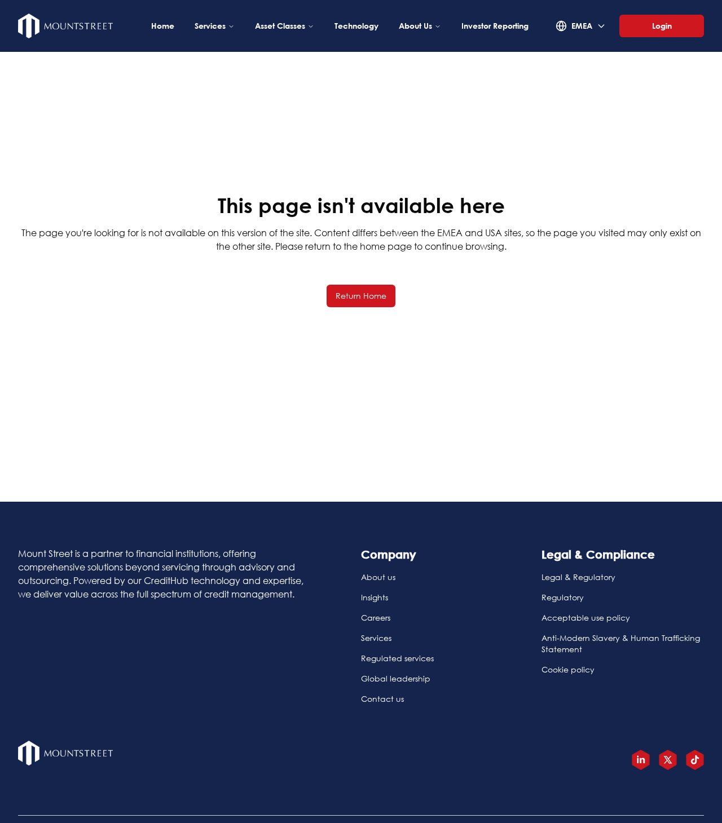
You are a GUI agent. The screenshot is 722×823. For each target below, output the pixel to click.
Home (162, 25)
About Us (415, 25)
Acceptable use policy (586, 617)
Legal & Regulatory (578, 577)
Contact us (382, 698)
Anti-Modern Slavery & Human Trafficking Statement (621, 643)
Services (210, 25)
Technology (356, 25)
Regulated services (397, 658)
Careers (375, 617)
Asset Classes (280, 25)
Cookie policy (568, 669)
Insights (374, 597)
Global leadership (395, 678)
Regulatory (563, 597)
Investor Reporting (495, 25)
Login (662, 25)
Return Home (361, 295)
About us (378, 577)
